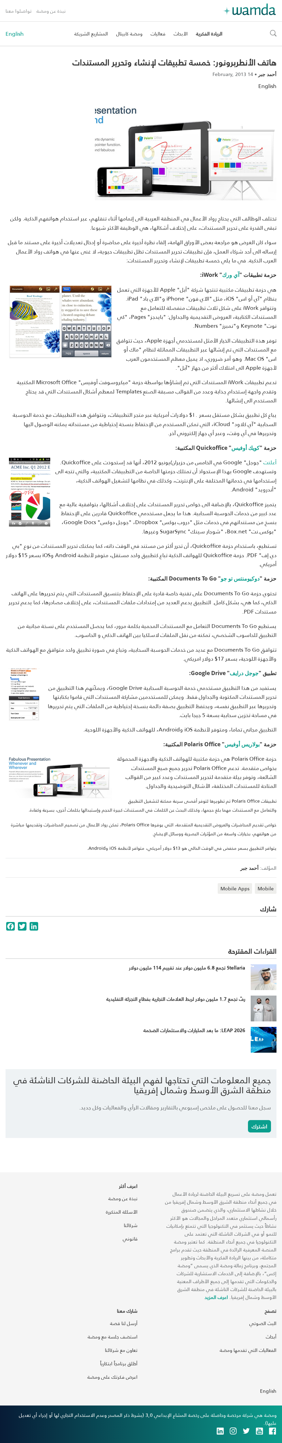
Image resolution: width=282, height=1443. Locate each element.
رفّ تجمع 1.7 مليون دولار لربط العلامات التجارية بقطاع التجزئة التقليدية (175, 998)
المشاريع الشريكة (91, 33)
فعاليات (158, 33)
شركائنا (131, 1225)
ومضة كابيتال (129, 33)
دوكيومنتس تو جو (240, 578)
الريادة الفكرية (209, 33)
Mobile (266, 888)
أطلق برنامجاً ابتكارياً (119, 1363)
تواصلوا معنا (19, 10)
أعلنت (269, 462)
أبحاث (271, 1336)
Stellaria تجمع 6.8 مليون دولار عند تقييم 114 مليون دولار (187, 967)
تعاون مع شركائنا (121, 1350)
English (15, 33)
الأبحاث (181, 33)
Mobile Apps (234, 888)
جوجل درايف (244, 673)
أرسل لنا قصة (124, 1323)
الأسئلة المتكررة (122, 1211)
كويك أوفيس (245, 448)
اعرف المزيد (216, 1297)
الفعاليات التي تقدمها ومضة (248, 1350)
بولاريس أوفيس (242, 744)
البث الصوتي (262, 1323)
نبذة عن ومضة (51, 10)
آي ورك (230, 275)
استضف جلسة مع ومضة (113, 1336)
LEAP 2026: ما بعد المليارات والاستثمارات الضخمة (194, 1030)
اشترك (259, 1126)
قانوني (130, 1238)
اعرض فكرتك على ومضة (112, 1376)
